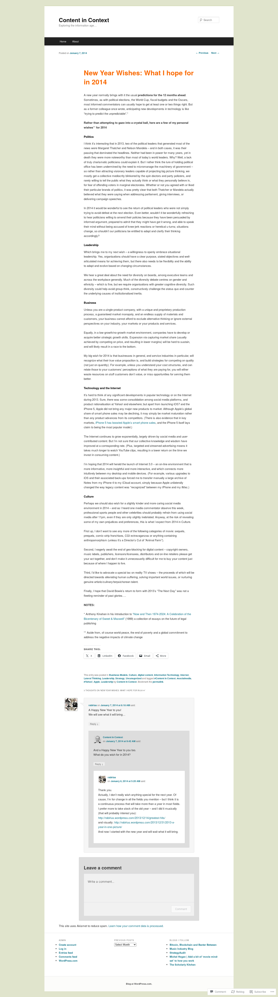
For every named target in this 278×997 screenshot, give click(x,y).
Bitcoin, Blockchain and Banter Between (193, 944)
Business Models (118, 675)
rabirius (93, 705)
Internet (184, 675)
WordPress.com (68, 960)
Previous (202, 53)
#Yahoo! (88, 681)
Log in (62, 948)
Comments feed (68, 956)
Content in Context (84, 20)
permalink (158, 681)
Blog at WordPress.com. (139, 983)
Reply (94, 723)
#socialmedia (184, 678)
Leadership (108, 678)
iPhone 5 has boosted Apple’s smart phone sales (126, 423)
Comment (181, 909)
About (75, 41)
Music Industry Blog (181, 948)
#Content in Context (165, 678)
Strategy (120, 678)
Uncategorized (133, 678)
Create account (67, 944)
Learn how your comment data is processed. (136, 926)
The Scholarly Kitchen (183, 964)
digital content (145, 675)
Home (63, 41)
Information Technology (166, 675)
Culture (133, 675)
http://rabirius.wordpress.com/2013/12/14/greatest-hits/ (131, 818)
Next (215, 53)
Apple (97, 681)
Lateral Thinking (92, 678)
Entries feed (66, 952)
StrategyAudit (178, 952)
